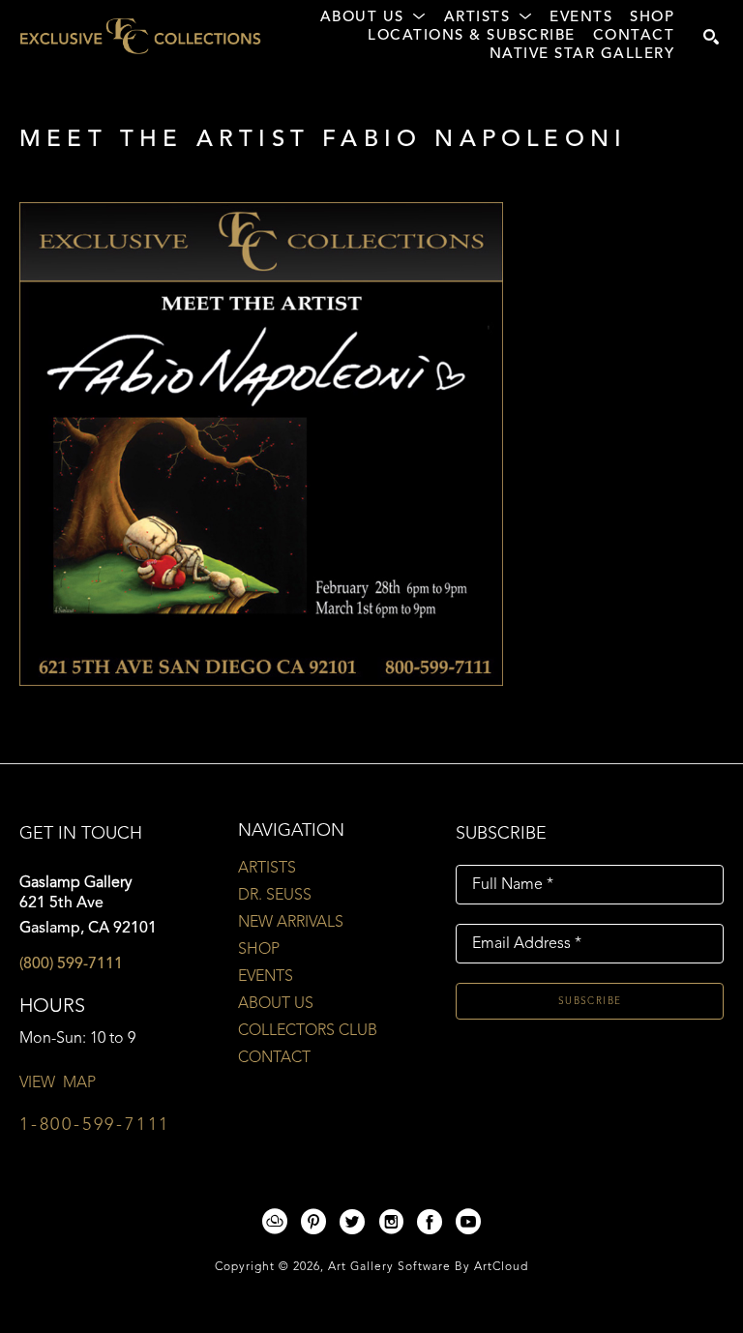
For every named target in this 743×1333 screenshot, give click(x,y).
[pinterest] (313, 1221)
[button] (373, 18)
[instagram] (390, 1221)
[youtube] (468, 1221)
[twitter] (352, 1221)
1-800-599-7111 (94, 1125)
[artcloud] (274, 1221)
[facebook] (429, 1221)
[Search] (711, 36)
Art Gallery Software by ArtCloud (428, 1267)
